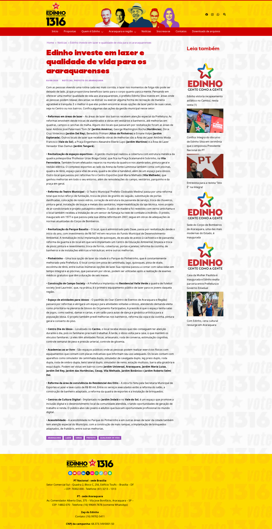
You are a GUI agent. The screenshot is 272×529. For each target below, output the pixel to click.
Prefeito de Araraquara (88, 80)
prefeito (91, 437)
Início (55, 31)
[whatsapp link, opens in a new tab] (218, 14)
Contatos (181, 31)
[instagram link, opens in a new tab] (212, 14)
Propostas (70, 31)
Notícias (146, 31)
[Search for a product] (224, 14)
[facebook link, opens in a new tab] (206, 14)
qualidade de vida (110, 437)
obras (79, 437)
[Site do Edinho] (56, 13)
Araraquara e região (121, 31)
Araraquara (54, 437)
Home (50, 42)
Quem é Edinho (91, 31)
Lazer (68, 437)
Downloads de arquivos (206, 31)
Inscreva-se (163, 31)
